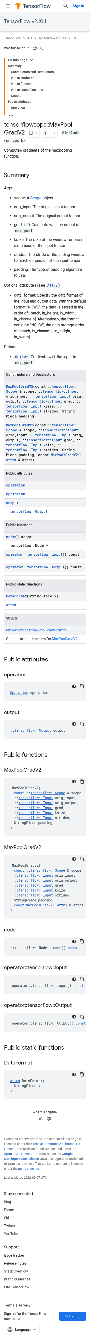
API (29, 38)
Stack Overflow (16, 1271)
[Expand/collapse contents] (31, 60)
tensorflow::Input (60, 391)
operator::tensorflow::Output (35, 567)
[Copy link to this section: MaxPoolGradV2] (46, 770)
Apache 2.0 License (18, 1154)
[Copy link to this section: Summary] (34, 176)
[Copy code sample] (82, 686)
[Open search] (66, 6)
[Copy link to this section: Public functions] (53, 755)
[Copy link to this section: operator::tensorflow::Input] (72, 968)
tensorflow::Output (29, 511)
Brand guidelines (17, 1279)
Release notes (15, 1263)
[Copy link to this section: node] (21, 930)
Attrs (52, 285)
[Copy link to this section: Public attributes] (53, 660)
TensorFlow (12, 38)
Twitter (10, 1226)
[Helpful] (34, 48)
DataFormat (16, 596)
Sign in (78, 6)
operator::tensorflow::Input (34, 554)
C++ (75, 38)
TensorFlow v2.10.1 (25, 21)
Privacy (24, 1305)
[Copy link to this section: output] (25, 713)
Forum (9, 1210)
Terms (9, 1305)
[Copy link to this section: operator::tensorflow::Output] (77, 1006)
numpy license (28, 1168)
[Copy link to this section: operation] (31, 675)
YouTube (11, 1234)
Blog (7, 1202)
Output (21, 356)
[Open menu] (8, 6)
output (12, 502)
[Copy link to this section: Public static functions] (69, 1048)
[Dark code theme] (74, 686)
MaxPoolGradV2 (19, 386)
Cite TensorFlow (16, 1287)
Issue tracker (14, 1255)
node (10, 536)
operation (15, 485)
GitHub (9, 1218)
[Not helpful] (42, 48)
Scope (36, 198)
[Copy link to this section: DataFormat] (37, 1063)
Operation (15, 493)
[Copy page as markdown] (46, 133)
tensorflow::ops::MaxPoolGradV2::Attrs (36, 630)
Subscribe (73, 1316)
